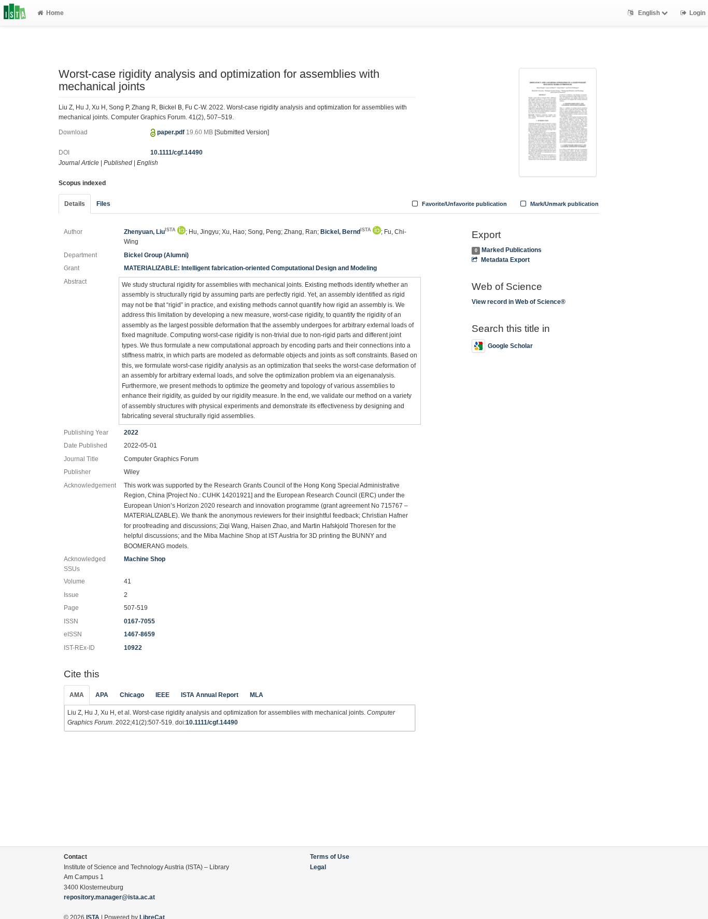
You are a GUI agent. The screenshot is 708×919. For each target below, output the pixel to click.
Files (103, 203)
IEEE (162, 695)
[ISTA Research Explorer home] (15, 13)
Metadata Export (505, 259)
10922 (133, 647)
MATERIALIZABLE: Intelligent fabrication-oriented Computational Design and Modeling (250, 268)
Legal (318, 867)
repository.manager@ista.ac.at (109, 897)
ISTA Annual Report (209, 695)
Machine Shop (144, 559)
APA (101, 695)
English (648, 13)
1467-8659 (139, 634)
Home (55, 13)
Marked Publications (512, 250)
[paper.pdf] (557, 121)
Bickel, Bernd (345, 231)
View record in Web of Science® (518, 301)
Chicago (132, 695)
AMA (76, 695)
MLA (256, 695)
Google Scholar (510, 346)
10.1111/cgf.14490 (176, 152)
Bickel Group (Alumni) (156, 255)
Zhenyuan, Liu (150, 231)
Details (74, 203)
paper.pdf (171, 132)
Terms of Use (329, 856)
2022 (131, 432)
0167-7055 (139, 621)
